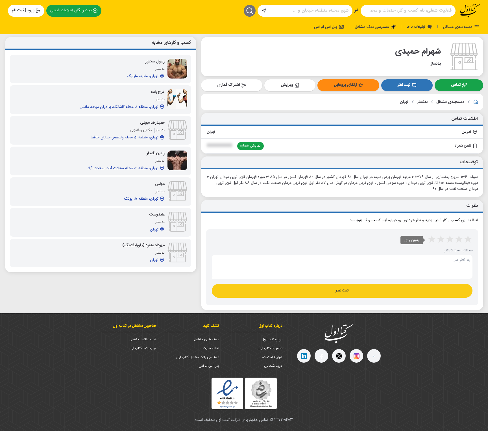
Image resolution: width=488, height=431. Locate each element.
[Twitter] (339, 356)
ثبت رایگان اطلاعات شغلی (70, 10)
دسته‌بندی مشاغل (450, 102)
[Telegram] (374, 356)
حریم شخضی (273, 366)
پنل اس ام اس (326, 26)
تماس (456, 85)
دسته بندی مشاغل (458, 26)
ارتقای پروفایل (345, 85)
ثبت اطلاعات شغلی (142, 339)
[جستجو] (250, 11)
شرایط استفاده (272, 357)
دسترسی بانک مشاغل (372, 26)
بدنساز (422, 102)
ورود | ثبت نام (23, 10)
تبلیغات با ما (416, 26)
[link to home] (475, 102)
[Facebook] (321, 356)
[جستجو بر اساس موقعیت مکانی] (264, 10)
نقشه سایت (211, 348)
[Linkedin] (304, 356)
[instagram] (356, 356)
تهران (404, 102)
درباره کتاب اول (272, 339)
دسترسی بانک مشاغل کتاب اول (197, 357)
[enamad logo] (227, 393)
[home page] (470, 11)
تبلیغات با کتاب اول (142, 348)
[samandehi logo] (261, 393)
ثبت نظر (404, 85)
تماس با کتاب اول (270, 348)
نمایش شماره (250, 145)
